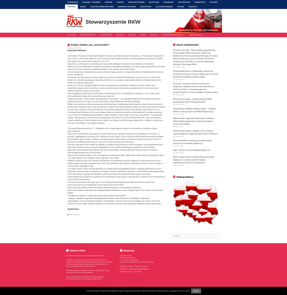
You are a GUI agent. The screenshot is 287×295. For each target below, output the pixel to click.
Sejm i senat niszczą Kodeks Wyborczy (191, 150)
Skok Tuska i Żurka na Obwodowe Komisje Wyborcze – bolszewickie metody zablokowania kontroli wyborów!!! (193, 160)
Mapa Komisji (195, 35)
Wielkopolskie (145, 7)
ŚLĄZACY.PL (193, 7)
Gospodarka (106, 35)
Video (143, 35)
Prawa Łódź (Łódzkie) (136, 2)
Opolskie (180, 7)
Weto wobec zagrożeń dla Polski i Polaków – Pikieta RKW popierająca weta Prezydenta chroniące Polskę (194, 121)
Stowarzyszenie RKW (113, 22)
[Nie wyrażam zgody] (284, 291)
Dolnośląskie (72, 2)
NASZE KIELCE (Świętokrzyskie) (102, 7)
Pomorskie (71, 7)
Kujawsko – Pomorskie (91, 2)
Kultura (120, 35)
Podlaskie (213, 2)
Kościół (132, 35)
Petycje (154, 35)
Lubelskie (108, 2)
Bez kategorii (75, 214)
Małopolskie (154, 2)
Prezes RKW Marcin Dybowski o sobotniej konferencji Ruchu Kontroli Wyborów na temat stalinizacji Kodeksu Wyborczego (195, 74)
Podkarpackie (199, 2)
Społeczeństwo (87, 35)
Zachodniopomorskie (164, 7)
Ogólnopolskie (184, 2)
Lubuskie (120, 2)
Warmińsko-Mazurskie (127, 7)
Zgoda (196, 291)
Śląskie (83, 7)
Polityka (71, 35)
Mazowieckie (168, 2)
